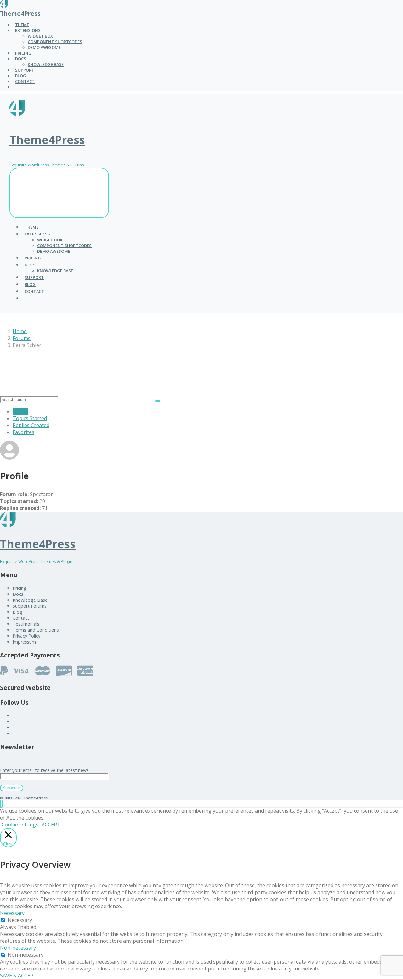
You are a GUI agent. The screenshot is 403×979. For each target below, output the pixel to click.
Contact (21, 618)
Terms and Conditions (36, 630)
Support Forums (30, 606)
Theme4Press (20, 13)
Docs (18, 594)
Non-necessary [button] (18, 947)
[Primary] (59, 193)
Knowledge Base (30, 600)
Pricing (19, 588)
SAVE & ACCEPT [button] (18, 975)
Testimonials (26, 624)
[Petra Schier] (9, 457)
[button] (1, 804)
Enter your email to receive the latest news (44, 770)
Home (20, 331)
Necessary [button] (12, 913)
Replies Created (31, 425)
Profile (20, 411)
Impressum (24, 642)
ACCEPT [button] (51, 824)
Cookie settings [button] (20, 824)
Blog (17, 612)
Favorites (23, 432)
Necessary (20, 920)
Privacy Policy (26, 636)
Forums (22, 338)
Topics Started (30, 418)
